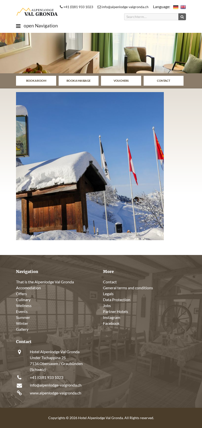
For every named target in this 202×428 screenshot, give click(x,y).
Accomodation (28, 287)
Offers (21, 293)
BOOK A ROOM (36, 80)
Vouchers (121, 80)
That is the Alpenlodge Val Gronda (45, 281)
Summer (23, 317)
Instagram (111, 317)
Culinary (23, 299)
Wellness (24, 305)
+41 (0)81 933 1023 (78, 7)
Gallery (22, 329)
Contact (163, 80)
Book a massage (79, 80)
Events (22, 311)
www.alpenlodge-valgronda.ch (55, 392)
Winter (22, 323)
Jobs (107, 305)
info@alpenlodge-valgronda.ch (125, 7)
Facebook (111, 323)
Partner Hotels (115, 311)
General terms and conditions (128, 287)
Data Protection (116, 299)
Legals (108, 293)
